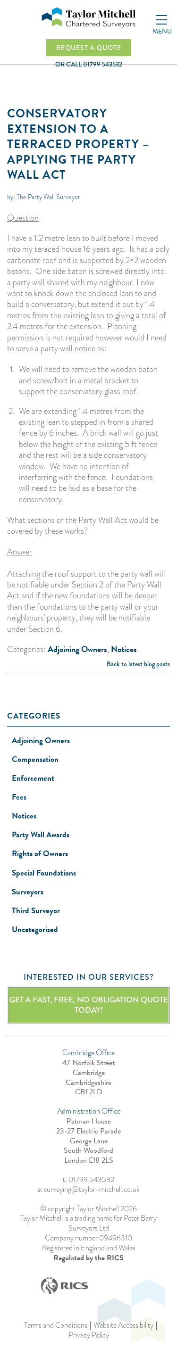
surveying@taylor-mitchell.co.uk (92, 1189)
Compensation (35, 759)
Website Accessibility (123, 1326)
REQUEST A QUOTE (88, 47)
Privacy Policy (88, 1335)
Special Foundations (44, 873)
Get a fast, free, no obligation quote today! (88, 1005)
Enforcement (33, 778)
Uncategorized (35, 929)
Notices (124, 649)
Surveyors (27, 892)
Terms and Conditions (55, 1326)
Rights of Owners (40, 854)
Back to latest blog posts (138, 664)
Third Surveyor (36, 911)
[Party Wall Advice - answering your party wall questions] (89, 17)
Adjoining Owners (77, 649)
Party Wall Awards (40, 835)
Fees (19, 797)
